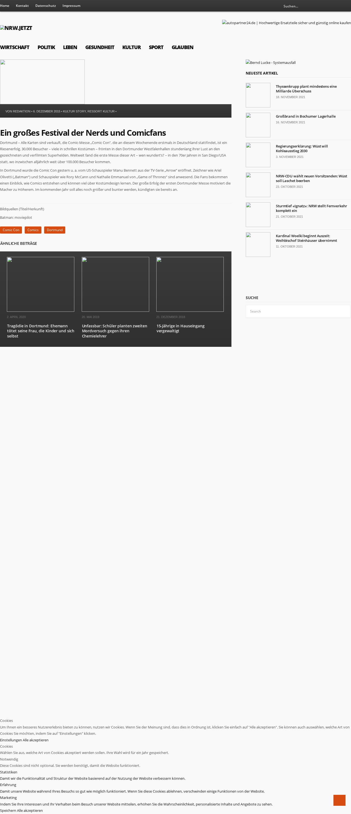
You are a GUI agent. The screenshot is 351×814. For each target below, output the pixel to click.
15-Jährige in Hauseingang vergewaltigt (181, 328)
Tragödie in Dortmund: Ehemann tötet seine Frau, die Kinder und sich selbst (40, 330)
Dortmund (55, 230)
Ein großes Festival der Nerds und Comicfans (83, 132)
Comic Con (11, 230)
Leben (70, 47)
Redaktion (21, 111)
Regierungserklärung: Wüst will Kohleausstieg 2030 (302, 148)
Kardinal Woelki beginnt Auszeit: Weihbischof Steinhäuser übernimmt (306, 238)
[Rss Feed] (338, 6)
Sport (156, 47)
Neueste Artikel (262, 73)
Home (4, 5)
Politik (46, 47)
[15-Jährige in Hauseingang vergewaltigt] (190, 310)
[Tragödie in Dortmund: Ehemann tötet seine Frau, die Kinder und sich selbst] (40, 310)
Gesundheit (99, 47)
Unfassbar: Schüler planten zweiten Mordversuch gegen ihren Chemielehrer (114, 330)
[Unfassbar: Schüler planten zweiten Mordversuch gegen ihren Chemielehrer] (115, 310)
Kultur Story (74, 111)
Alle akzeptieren (36, 740)
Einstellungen (11, 740)
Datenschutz (45, 5)
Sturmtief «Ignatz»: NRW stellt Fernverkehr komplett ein (311, 208)
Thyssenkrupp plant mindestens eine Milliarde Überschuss (306, 88)
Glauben (182, 47)
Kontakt (22, 5)
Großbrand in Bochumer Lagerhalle (306, 116)
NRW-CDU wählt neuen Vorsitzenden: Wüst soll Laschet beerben (311, 178)
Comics (33, 230)
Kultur (131, 47)
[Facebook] (347, 6)
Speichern (8, 810)
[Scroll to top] (339, 800)
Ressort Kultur (101, 111)
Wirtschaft (14, 47)
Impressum (71, 5)
